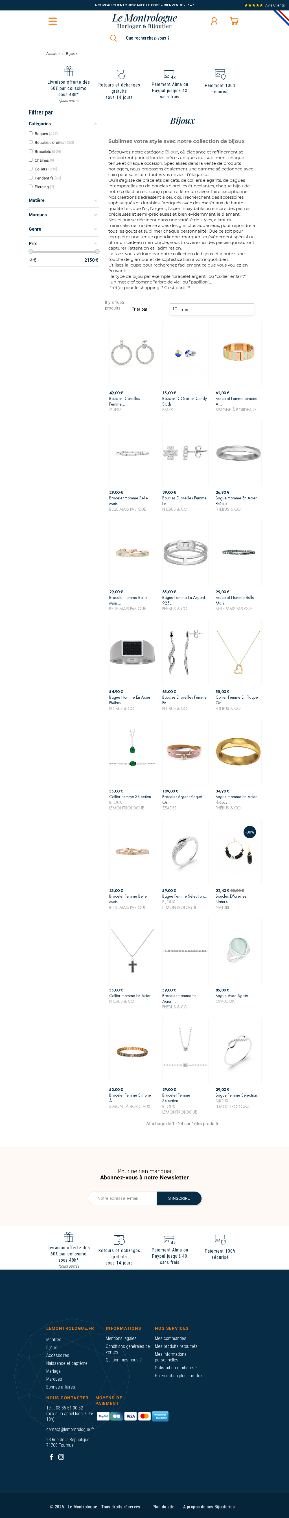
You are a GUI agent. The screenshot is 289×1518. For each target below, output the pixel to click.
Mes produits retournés (176, 1346)
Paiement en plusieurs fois (179, 1375)
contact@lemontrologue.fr (70, 1429)
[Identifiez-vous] (214, 21)
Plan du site (163, 1507)
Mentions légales (121, 1338)
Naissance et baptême (66, 1363)
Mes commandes (170, 1338)
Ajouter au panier (132, 403)
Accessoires (57, 1355)
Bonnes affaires (60, 1387)
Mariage (53, 1371)
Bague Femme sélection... (238, 1095)
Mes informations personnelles (171, 1357)
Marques (54, 1379)
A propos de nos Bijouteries (209, 1507)
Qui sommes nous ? (124, 1360)
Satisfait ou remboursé (176, 1367)
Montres (53, 1339)
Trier (183, 309)
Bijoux (51, 1347)
